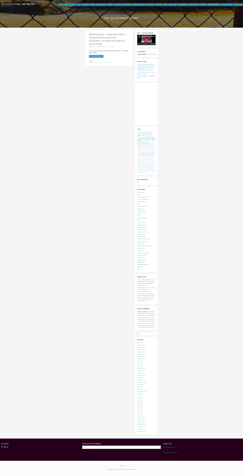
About (79, 4)
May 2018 (139, 412)
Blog (66, 4)
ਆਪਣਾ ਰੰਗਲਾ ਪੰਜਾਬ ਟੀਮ (100, 46)
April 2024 (140, 354)
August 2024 (140, 352)
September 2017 (141, 431)
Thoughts (110, 4)
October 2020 (141, 380)
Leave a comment (110, 46)
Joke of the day (194, 4)
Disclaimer (86, 4)
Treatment (140, 257)
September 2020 (141, 382)
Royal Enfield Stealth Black (144, 246)
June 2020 (140, 389)
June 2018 (140, 410)
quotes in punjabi (142, 241)
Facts (165, 4)
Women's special (141, 260)
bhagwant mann (97, 62)
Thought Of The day (142, 253)
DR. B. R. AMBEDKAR (142, 199)
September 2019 (141, 391)
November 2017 (141, 426)
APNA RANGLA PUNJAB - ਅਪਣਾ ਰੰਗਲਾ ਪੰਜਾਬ (18, 4)
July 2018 (139, 407)
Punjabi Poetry (141, 234)
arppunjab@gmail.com (169, 447)
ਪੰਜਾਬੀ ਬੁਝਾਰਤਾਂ (143, 172)
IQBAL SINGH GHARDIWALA (143, 152)
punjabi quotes (141, 236)
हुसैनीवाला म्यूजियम (141, 262)
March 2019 (140, 405)
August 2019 (140, 394)
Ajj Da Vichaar (141, 192)
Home (61, 4)
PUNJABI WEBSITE (144, 165)
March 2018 (140, 417)
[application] (146, 40)
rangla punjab (146, 167)
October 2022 (141, 370)
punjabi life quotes (141, 159)
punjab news (139, 167)
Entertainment (127, 4)
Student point (172, 4)
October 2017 (141, 428)
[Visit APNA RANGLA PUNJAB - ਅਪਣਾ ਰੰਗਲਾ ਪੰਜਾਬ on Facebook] (7, 447)
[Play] (139, 43)
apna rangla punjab (146, 139)
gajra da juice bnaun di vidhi (143, 150)
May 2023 (139, 363)
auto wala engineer (145, 145)
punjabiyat (151, 165)
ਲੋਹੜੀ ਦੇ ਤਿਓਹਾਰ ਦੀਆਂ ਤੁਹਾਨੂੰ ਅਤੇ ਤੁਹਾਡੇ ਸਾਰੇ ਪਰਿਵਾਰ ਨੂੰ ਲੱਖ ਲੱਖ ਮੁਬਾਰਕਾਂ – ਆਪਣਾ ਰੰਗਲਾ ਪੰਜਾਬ (146, 313)
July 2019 (139, 396)
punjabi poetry (149, 159)
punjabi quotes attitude (141, 160)
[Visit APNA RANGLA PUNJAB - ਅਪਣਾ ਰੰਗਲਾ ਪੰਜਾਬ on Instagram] (2, 447)
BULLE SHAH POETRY (143, 197)
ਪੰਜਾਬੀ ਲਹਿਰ (203, 4)
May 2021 (139, 377)
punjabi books (141, 222)
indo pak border (141, 211)
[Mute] (152, 43)
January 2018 (140, 421)
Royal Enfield (140, 243)
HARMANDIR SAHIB (142, 206)
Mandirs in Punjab (142, 218)
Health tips (159, 4)
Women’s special (183, 4)
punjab (145, 154)
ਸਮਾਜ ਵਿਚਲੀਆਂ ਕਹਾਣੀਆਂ (214, 4)
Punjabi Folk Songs (227, 4)
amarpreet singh (141, 133)
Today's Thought (141, 255)
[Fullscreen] (154, 43)
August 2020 (140, 384)
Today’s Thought (100, 4)
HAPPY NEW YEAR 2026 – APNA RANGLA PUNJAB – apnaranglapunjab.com (145, 74)
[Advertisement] (146, 104)
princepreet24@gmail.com (170, 452)
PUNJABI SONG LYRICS (143, 239)
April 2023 (140, 366)
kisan (138, 215)
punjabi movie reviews (139, 4)
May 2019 (139, 400)
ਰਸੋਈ (138, 269)
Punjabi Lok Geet (142, 229)
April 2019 (140, 403)
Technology (118, 4)
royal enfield (152, 167)
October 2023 (141, 359)
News (92, 4)
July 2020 (139, 387)
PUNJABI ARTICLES (145, 155)
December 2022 (141, 368)
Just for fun (151, 4)
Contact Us (72, 4)
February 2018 (141, 419)
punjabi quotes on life (142, 162)
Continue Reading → (96, 56)
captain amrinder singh (147, 147)
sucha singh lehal (146, 170)
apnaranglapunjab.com (146, 140)
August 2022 (140, 373)
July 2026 (139, 342)
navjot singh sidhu (151, 152)
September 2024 (141, 349)
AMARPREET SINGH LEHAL (144, 317)
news (138, 154)
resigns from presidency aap (107, 62)
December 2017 (141, 424)
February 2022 (141, 375)
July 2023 (139, 361)
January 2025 (140, 347)
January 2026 (140, 345)
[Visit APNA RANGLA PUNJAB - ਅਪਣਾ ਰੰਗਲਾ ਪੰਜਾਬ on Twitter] (5, 447)
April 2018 (140, 414)
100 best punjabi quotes (142, 131)
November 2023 (141, 356)
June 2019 (140, 398)
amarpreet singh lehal (144, 134)
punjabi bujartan (141, 225)
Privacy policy (238, 4)
